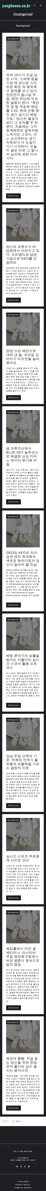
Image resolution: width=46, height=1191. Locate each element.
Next (19, 1121)
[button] (34, 5)
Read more (13, 196)
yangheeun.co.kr (16, 5)
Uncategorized (23, 25)
